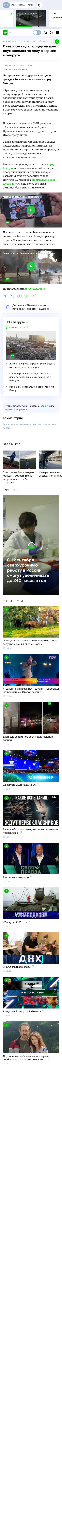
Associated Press (34, 289)
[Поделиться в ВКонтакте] (12, 296)
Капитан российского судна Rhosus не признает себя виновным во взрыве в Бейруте (30, 377)
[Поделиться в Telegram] (5, 296)
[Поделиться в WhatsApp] (27, 296)
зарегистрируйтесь (16, 409)
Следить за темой (18, 328)
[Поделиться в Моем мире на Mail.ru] (34, 296)
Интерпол (19, 66)
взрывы (7, 66)
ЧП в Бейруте (9, 41)
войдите (45, 406)
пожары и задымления (15, 70)
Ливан (30, 66)
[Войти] (51, 32)
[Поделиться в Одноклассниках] (19, 296)
